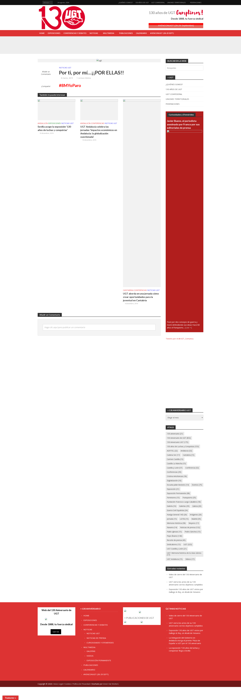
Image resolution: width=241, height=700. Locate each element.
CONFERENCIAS (97, 123)
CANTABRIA (128, 290)
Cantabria (188, 455)
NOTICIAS (94, 33)
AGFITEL (172, 450)
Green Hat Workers (111, 684)
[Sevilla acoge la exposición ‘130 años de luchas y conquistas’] (55, 47)
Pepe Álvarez (174, 536)
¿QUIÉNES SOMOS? (125, 2)
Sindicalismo (174, 544)
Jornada (172, 519)
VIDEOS (90, 656)
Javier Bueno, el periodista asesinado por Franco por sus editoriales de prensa (183, 124)
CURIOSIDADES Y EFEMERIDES (100, 642)
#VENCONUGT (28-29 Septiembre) (176, 25)
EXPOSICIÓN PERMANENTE (99, 660)
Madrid (196, 519)
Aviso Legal (58, 684)
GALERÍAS (91, 651)
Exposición (173, 489)
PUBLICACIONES (126, 33)
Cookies (68, 684)
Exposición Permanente (178, 493)
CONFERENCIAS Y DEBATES (75, 33)
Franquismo (189, 497)
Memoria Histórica (176, 523)
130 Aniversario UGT (177, 442)
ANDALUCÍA (43, 123)
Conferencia (192, 468)
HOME (42, 33)
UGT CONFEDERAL (158, 2)
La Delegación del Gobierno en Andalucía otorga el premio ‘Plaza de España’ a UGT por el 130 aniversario (185, 640)
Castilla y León (174, 468)
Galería (171, 506)
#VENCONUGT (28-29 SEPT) (162, 33)
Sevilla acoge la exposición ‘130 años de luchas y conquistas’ (96, 47)
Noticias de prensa (190, 527)
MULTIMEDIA (108, 33)
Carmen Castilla (175, 459)
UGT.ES (56, 631)
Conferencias (174, 472)
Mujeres (194, 523)
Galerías (184, 506)
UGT (188, 544)
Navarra (172, 527)
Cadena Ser (173, 455)
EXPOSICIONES (54, 33)
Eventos (197, 485)
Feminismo (173, 497)
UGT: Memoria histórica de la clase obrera (184, 554)
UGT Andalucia (175, 559)
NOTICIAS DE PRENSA (96, 638)
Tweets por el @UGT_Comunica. (180, 338)
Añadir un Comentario (46, 72)
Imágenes (196, 514)
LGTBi (184, 519)
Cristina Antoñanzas (177, 476)
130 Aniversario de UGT (179, 438)
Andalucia (186, 450)
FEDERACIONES (195, 2)
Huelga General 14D (177, 514)
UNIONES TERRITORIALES (176, 2)
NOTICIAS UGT (65, 67)
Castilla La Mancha (176, 463)
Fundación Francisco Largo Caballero (184, 502)
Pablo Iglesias (174, 531)
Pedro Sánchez (193, 531)
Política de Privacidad (81, 684)
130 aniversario (175, 433)
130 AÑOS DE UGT (142, 2)
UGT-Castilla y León (177, 548)
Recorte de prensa (176, 540)
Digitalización (174, 480)
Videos (190, 559)
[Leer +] (188, 327)
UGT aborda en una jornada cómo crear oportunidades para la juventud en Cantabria (141, 297)
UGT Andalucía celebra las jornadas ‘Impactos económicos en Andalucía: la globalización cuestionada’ (98, 131)
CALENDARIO (141, 33)
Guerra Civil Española (177, 510)
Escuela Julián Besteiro (178, 485)
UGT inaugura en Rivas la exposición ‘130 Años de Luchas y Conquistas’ (100, 42)
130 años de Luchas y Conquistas (183, 446)
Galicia (196, 506)
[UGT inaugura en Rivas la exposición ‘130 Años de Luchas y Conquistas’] (55, 42)
